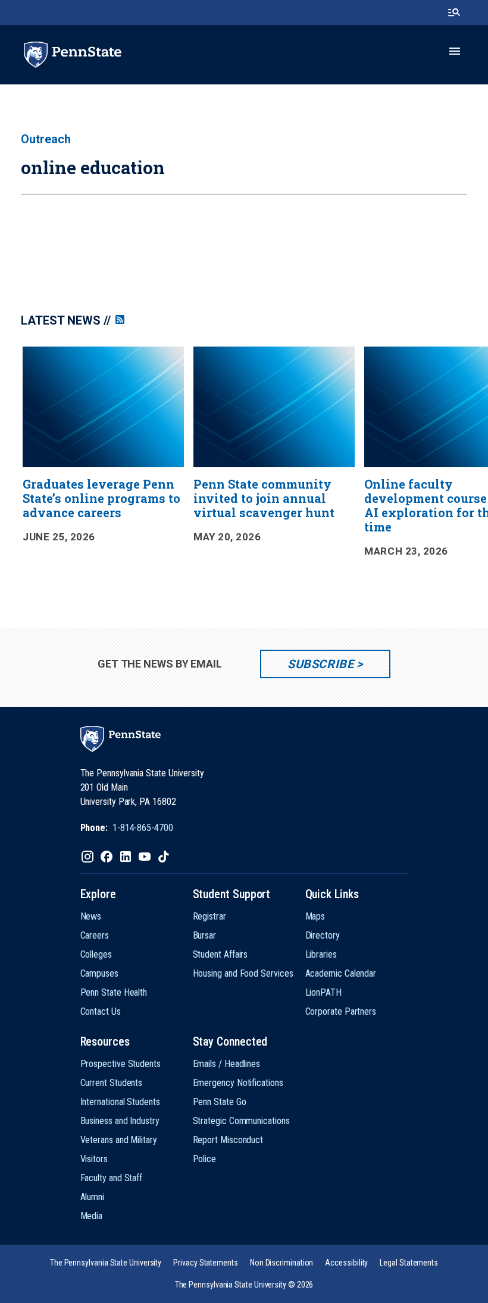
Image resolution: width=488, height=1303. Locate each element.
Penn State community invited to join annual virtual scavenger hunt (264, 498)
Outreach (46, 139)
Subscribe (320, 664)
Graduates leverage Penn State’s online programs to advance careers (101, 498)
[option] (103, 459)
